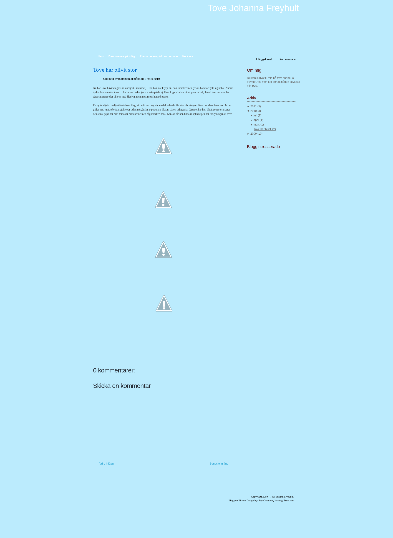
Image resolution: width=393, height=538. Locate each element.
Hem (101, 56)
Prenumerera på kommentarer (159, 56)
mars (257, 124)
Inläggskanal (264, 59)
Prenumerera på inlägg (122, 56)
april (257, 120)
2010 (253, 111)
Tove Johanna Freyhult (253, 8)
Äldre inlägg (106, 463)
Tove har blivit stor (115, 70)
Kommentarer (288, 59)
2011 (253, 106)
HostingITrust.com (284, 500)
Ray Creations (266, 500)
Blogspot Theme (237, 500)
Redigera (187, 56)
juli (256, 115)
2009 (253, 133)
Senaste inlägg (219, 463)
